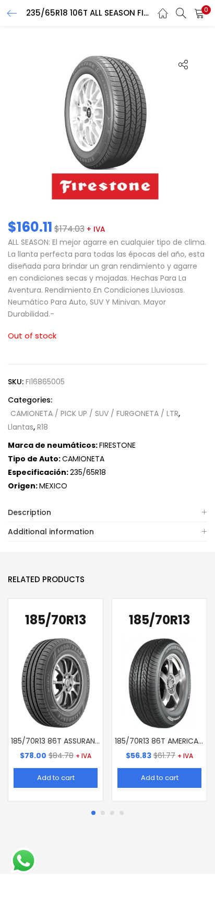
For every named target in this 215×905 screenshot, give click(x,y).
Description (29, 512)
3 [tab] (112, 813)
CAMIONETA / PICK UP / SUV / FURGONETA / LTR (94, 413)
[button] (199, 13)
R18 (42, 427)
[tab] (107, 512)
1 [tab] (93, 813)
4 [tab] (122, 813)
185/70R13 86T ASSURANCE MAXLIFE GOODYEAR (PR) (55, 741)
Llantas (20, 427)
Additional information (51, 531)
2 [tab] (103, 813)
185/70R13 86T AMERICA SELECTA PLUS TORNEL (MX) (159, 741)
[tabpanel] (56, 700)
